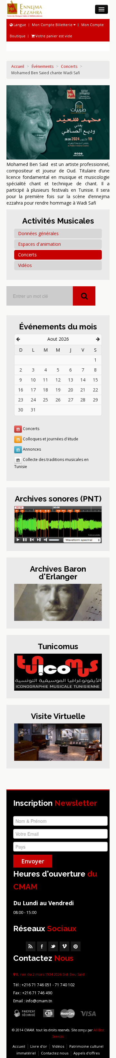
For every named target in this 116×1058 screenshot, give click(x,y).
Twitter (53, 946)
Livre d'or (38, 1046)
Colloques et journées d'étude (50, 439)
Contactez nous (54, 1053)
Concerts (69, 66)
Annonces (32, 449)
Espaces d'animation (39, 244)
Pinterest (76, 946)
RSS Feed (30, 946)
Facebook (42, 946)
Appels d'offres (86, 1053)
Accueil (17, 66)
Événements (42, 66)
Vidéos (25, 265)
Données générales (38, 233)
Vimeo (64, 946)
